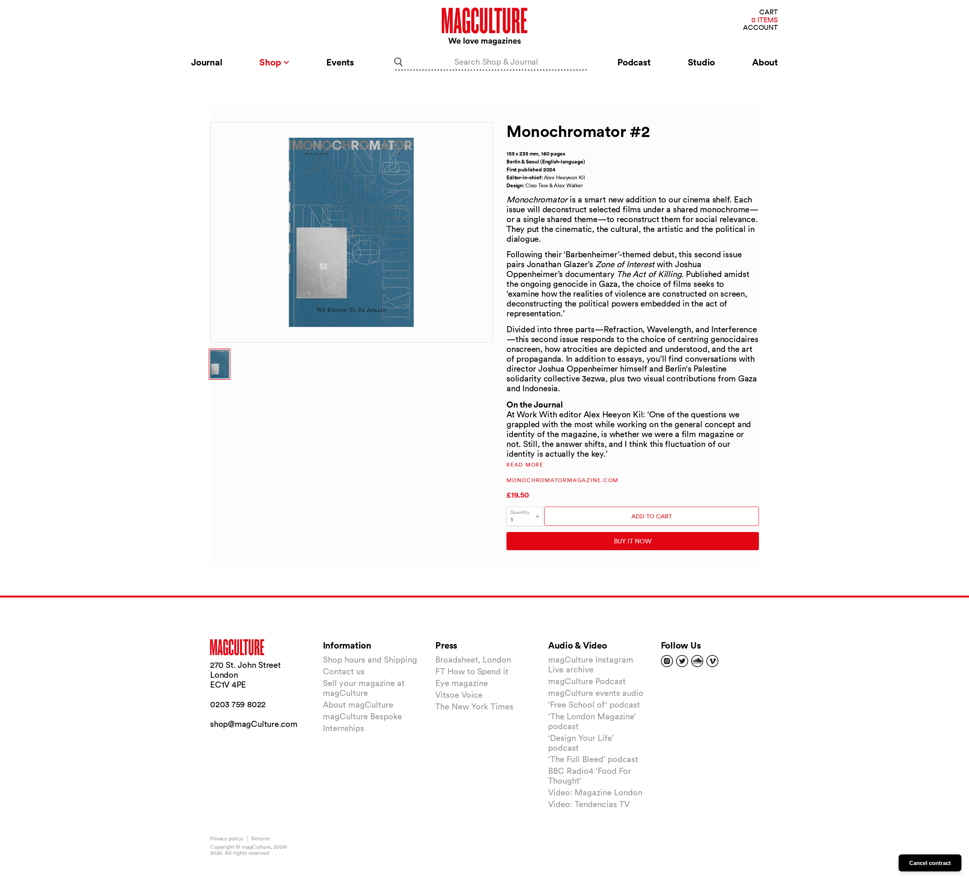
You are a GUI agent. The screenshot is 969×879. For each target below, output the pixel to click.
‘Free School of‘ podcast (594, 704)
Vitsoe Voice (459, 695)
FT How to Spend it (471, 671)
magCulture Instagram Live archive (590, 664)
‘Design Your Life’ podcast (581, 743)
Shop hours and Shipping (370, 659)
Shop (271, 62)
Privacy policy (226, 838)
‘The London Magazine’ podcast (592, 721)
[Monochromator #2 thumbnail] (219, 364)
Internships (343, 728)
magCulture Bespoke (362, 716)
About (765, 62)
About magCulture (358, 704)
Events (340, 62)
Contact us (344, 671)
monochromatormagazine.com (562, 480)
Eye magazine (461, 683)
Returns (260, 838)
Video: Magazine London (595, 792)
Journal (206, 62)
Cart (768, 12)
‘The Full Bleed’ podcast (593, 759)
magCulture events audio (595, 693)
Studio (701, 62)
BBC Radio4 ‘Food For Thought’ (589, 776)
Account (760, 28)
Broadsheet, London (473, 659)
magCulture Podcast (587, 681)
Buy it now (632, 541)
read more (525, 464)
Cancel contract (930, 863)
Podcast (633, 62)
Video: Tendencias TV (588, 804)
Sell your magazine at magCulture (364, 688)
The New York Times (474, 706)
